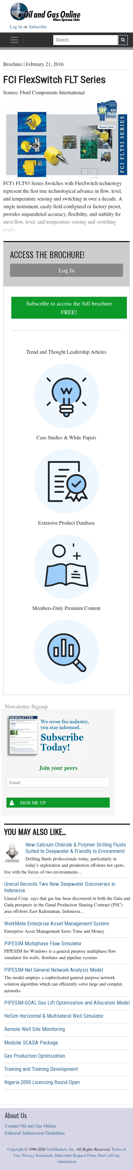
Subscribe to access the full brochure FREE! (69, 307)
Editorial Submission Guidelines (35, 1133)
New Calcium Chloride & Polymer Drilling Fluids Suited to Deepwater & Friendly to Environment (76, 847)
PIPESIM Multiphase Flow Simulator (43, 943)
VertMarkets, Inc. (60, 1149)
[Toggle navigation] (14, 39)
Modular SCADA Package (31, 1042)
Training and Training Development (41, 1069)
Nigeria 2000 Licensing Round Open (42, 1082)
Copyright (15, 1149)
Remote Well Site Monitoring (34, 1029)
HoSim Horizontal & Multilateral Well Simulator (54, 1016)
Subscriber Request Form (75, 1155)
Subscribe (37, 26)
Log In (17, 26)
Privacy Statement (37, 1155)
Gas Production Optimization (34, 1056)
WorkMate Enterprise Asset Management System (56, 923)
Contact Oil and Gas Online (30, 1126)
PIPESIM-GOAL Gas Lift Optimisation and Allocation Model (67, 1002)
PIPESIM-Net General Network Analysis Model (53, 970)
